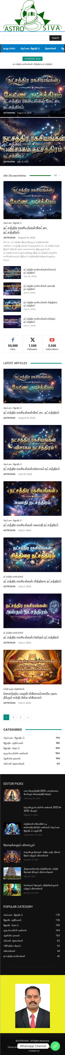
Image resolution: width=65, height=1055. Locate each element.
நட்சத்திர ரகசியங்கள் (13, 576)
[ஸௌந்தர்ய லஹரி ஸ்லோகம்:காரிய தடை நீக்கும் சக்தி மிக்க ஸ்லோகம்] (32, 667)
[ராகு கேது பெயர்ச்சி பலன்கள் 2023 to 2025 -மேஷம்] (12, 812)
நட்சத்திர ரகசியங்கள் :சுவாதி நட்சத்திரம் (30, 525)
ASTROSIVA (9, 237)
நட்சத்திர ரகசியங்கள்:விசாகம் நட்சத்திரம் (31, 469)
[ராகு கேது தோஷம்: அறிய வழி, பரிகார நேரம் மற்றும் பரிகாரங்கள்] (12, 857)
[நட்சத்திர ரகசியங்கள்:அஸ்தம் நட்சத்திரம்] (12, 321)
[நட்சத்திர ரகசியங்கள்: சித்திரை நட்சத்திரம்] (12, 305)
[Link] (55, 1046)
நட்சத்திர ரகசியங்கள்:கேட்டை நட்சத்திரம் (31, 413)
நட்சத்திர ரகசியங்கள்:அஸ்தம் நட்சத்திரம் (31, 637)
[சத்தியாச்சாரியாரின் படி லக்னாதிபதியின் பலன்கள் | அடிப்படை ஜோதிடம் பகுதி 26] (12, 828)
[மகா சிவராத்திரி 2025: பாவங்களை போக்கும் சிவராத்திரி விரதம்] (12, 795)
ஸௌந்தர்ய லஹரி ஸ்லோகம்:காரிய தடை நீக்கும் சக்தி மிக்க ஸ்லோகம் (30, 695)
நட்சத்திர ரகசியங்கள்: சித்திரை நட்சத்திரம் (32, 64)
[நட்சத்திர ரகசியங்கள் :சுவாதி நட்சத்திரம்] (12, 288)
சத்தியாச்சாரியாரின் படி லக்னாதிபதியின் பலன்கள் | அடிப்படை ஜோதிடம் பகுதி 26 (42, 827)
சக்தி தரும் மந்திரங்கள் (13, 689)
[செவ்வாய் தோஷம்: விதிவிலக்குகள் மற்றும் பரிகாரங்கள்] (12, 890)
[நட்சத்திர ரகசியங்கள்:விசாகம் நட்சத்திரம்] (32, 142)
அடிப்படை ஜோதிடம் (11, 96)
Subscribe (52, 338)
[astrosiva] (32, 15)
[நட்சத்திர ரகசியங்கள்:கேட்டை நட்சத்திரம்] (32, 93)
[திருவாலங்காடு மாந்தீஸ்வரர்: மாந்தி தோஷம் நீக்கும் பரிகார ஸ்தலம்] (12, 873)
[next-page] (28, 717)
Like (13, 338)
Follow (32, 338)
